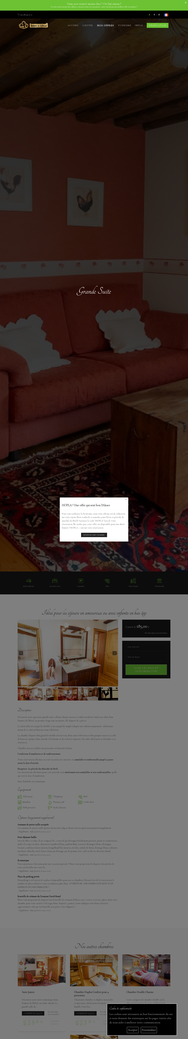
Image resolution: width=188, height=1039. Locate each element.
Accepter (132, 1030)
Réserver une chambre (94, 535)
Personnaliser (149, 1030)
